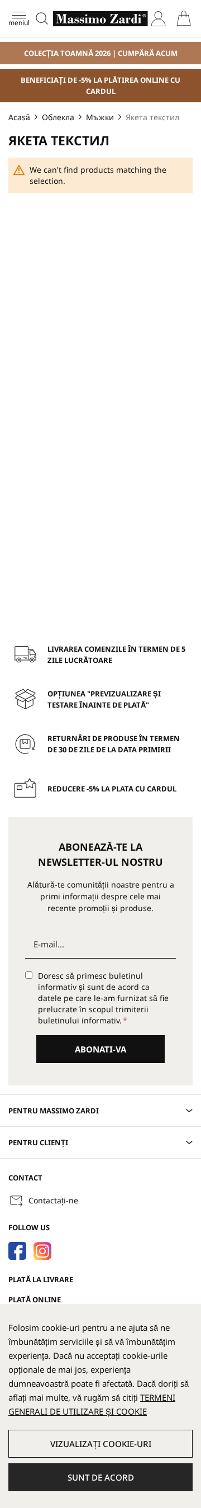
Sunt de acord (101, 1477)
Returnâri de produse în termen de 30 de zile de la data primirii (113, 744)
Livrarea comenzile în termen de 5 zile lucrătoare (116, 654)
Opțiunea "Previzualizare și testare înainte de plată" (104, 699)
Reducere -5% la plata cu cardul (111, 789)
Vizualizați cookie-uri (100, 1443)
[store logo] (100, 18)
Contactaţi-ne (53, 1200)
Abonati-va (100, 1049)
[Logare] (158, 19)
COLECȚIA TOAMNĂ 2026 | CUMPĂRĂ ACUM (101, 53)
